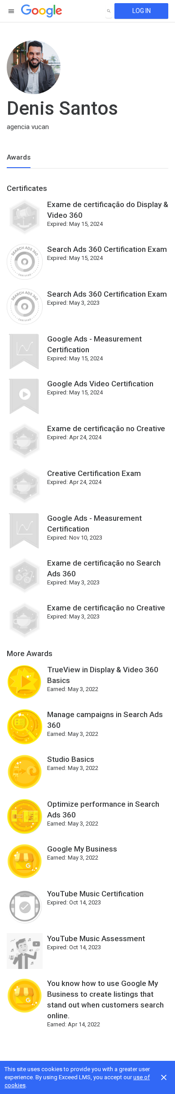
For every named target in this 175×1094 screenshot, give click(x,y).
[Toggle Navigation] (11, 11)
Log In (141, 10)
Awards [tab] (19, 157)
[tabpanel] (87, 609)
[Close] (164, 1077)
